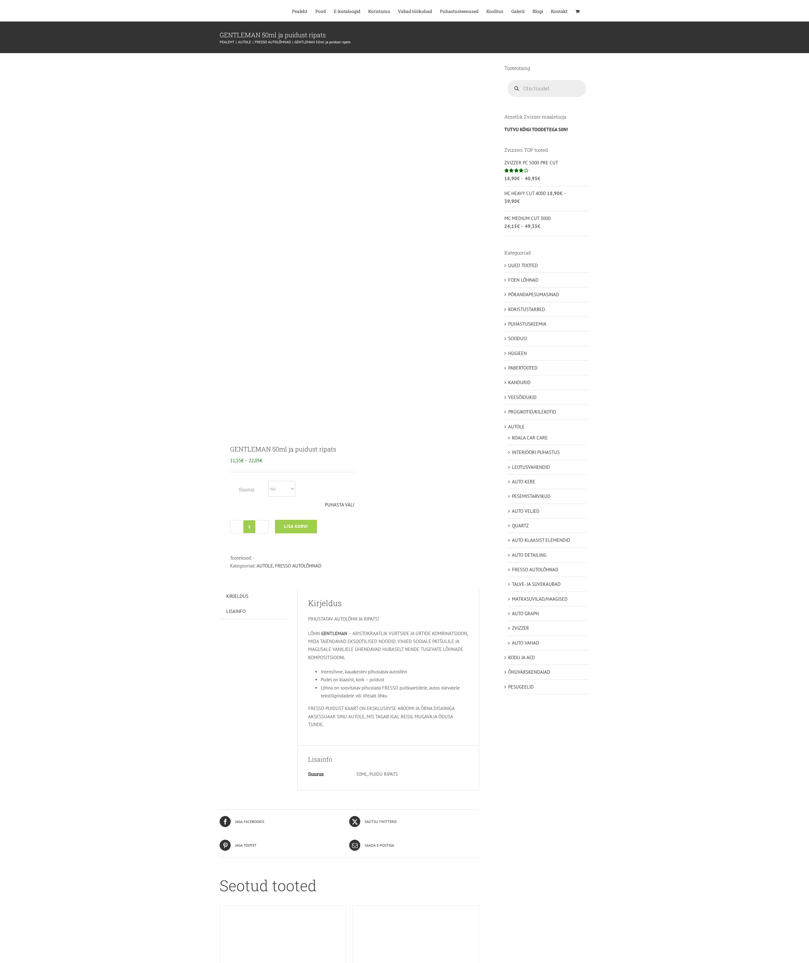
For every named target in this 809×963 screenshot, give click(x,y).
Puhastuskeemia (527, 324)
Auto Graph (525, 613)
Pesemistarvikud (531, 496)
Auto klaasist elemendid (541, 540)
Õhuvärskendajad (529, 672)
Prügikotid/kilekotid (532, 412)
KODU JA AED (521, 657)
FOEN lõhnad (523, 280)
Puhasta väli (339, 505)
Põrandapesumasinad (533, 294)
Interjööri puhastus (536, 452)
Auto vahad (525, 643)
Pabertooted (523, 368)
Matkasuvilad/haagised (540, 599)
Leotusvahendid (531, 467)
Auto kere (523, 482)
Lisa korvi (296, 526)
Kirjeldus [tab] (237, 596)
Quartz (520, 526)
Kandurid (519, 382)
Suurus (246, 489)
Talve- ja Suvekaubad (536, 584)
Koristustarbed (526, 309)
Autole (265, 566)
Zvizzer (520, 628)
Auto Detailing (529, 555)
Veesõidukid (522, 397)
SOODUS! (517, 338)
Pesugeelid (521, 687)
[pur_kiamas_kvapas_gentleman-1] (282, 244)
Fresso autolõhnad (298, 566)
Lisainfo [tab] (236, 611)
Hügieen (517, 353)
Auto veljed (525, 511)
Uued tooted (523, 265)
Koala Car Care (530, 438)
